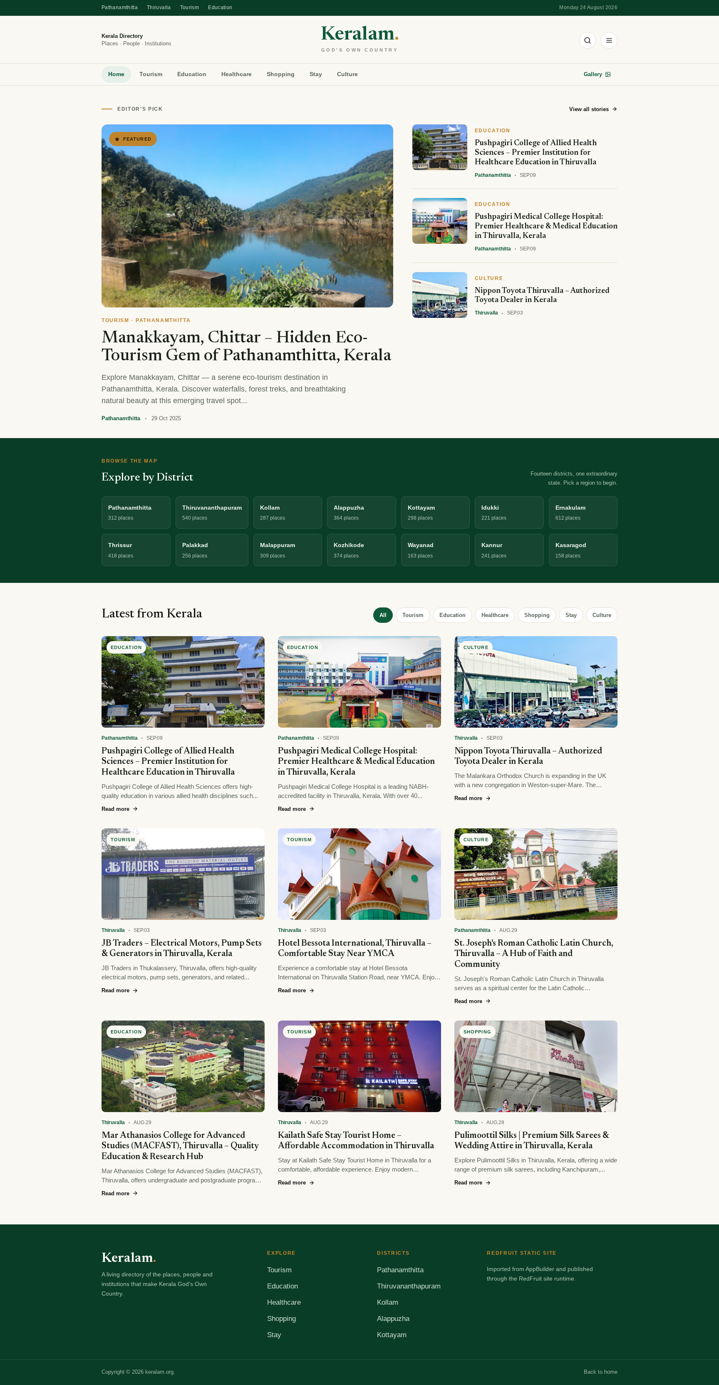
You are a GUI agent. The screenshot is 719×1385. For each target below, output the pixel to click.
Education (220, 7)
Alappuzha (393, 1319)
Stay (316, 74)
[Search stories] (587, 40)
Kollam (387, 1302)
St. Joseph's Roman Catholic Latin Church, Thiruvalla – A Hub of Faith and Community (533, 954)
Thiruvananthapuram (409, 1286)
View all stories (589, 109)
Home (116, 74)
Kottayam (392, 1335)
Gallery (593, 74)
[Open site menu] (609, 40)
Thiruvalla (159, 7)
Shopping (281, 74)
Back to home (600, 1372)
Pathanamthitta (120, 7)
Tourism (189, 7)
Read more (115, 809)
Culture (347, 74)
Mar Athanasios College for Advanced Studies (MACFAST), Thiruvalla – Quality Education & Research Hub (180, 1147)
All (383, 615)
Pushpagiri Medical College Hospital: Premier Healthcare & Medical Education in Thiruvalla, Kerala (356, 762)
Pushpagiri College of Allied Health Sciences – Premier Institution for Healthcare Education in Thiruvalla (168, 762)
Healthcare (236, 74)
